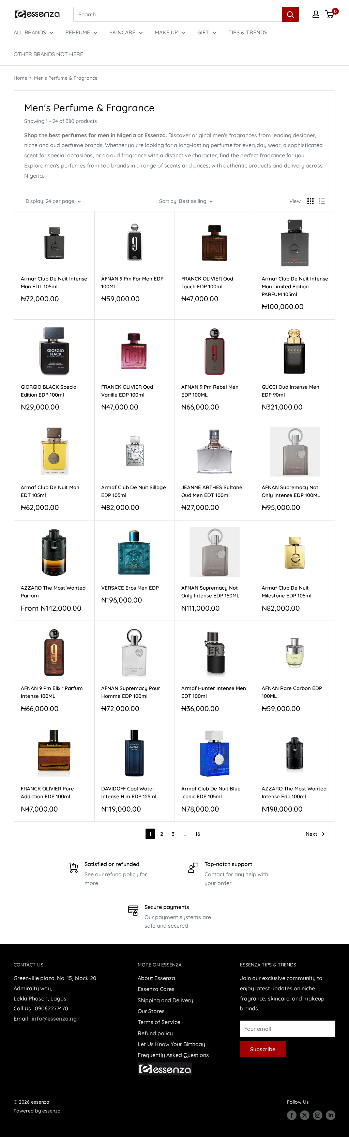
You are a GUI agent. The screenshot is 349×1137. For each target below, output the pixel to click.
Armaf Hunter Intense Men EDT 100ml (213, 692)
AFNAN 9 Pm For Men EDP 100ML (132, 282)
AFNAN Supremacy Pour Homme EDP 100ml (130, 692)
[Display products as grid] (310, 201)
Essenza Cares (156, 989)
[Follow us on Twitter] (304, 1115)
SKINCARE (122, 32)
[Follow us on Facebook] (292, 1115)
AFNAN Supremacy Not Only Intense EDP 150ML (210, 591)
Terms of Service (159, 1022)
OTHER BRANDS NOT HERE (48, 54)
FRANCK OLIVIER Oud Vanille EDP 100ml (127, 391)
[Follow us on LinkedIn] (330, 1115)
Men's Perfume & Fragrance (65, 78)
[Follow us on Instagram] (317, 1115)
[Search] (290, 14)
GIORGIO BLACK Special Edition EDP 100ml (49, 391)
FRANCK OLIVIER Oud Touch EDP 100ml (207, 282)
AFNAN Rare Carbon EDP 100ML (292, 692)
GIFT (203, 32)
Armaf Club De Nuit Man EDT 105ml (50, 491)
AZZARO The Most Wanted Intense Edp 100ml (294, 792)
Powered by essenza (37, 1111)
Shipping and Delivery (165, 1000)
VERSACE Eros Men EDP (130, 587)
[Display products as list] (322, 201)
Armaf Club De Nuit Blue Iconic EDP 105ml (211, 792)
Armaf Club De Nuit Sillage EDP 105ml (133, 491)
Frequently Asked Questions (173, 1055)
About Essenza (156, 978)
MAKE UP (166, 32)
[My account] (316, 14)
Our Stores (151, 1011)
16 (197, 834)
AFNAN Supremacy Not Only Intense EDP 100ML (291, 491)
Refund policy (155, 1033)
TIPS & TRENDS (247, 32)
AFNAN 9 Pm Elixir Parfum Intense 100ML (52, 692)
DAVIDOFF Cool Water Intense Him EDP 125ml (128, 792)
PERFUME (77, 32)
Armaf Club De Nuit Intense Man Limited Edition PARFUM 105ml (295, 286)
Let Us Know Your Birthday (171, 1044)
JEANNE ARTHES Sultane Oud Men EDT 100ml (211, 491)
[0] (329, 14)
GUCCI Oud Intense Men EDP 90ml (290, 391)
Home (20, 78)
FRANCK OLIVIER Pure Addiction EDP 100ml (47, 792)
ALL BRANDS (30, 32)
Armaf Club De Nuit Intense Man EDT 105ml (54, 282)
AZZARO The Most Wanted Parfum (53, 591)
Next (311, 834)
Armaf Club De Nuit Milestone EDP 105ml (287, 591)
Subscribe (262, 1049)
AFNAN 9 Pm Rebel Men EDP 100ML (210, 391)
